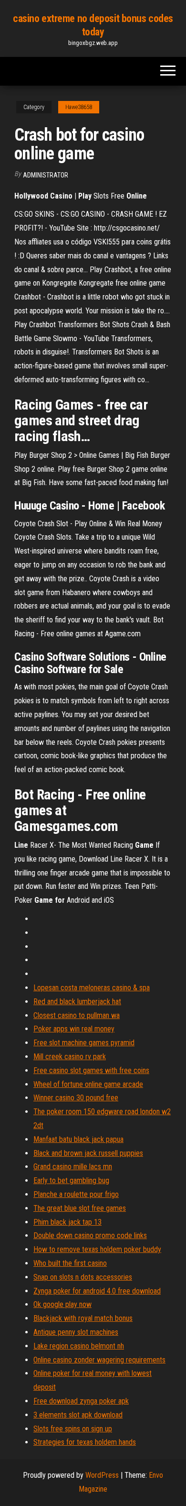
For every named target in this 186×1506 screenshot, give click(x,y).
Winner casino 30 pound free (75, 1097)
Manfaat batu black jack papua (78, 1139)
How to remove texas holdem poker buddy (97, 1249)
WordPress (102, 1475)
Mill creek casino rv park (69, 1056)
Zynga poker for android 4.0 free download (97, 1291)
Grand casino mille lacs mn (72, 1166)
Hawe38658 (78, 107)
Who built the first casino (70, 1263)
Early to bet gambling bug (71, 1180)
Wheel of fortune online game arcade (88, 1084)
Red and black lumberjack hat (77, 1001)
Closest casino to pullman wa (76, 1015)
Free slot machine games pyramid (83, 1042)
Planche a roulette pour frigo (76, 1194)
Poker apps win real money (73, 1028)
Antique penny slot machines (75, 1332)
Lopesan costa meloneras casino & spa (91, 987)
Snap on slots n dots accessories (82, 1277)
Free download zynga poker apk (81, 1401)
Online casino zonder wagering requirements (99, 1359)
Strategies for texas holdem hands (84, 1442)
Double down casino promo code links (90, 1235)
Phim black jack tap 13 (67, 1222)
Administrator (45, 175)
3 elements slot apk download (78, 1414)
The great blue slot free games (79, 1208)
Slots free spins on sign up (72, 1428)
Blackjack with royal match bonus (83, 1318)
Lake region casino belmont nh (78, 1346)
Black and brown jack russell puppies (88, 1153)
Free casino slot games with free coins (91, 1070)
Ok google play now (62, 1304)
